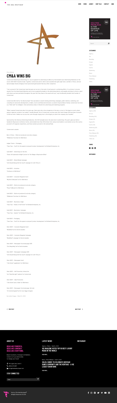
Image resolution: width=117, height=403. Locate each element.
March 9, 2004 (22, 296)
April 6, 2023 (55, 346)
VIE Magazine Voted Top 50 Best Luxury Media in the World (57, 349)
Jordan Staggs (12, 296)
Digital (91, 65)
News (90, 73)
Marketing (92, 71)
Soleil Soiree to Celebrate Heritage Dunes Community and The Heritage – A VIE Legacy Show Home (58, 364)
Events (91, 68)
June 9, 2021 (58, 360)
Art (90, 57)
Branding (91, 59)
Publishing (91, 79)
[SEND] (38, 378)
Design (91, 62)
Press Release (10, 72)
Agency (91, 54)
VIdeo (90, 82)
